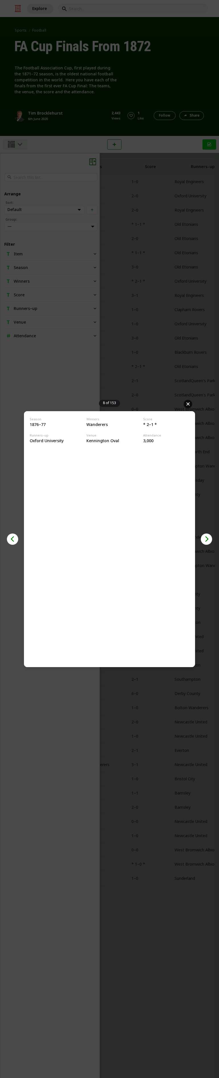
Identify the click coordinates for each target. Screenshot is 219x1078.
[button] (12, 539)
